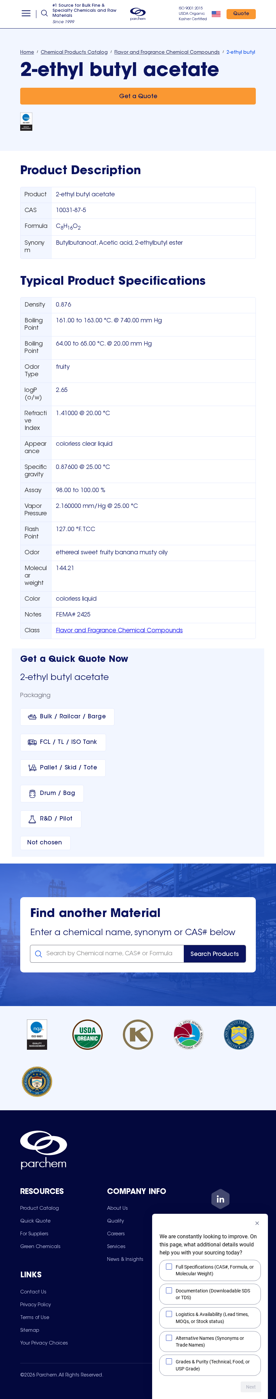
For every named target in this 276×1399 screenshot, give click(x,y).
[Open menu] (26, 14)
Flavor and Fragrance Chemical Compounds (119, 631)
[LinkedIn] (220, 1200)
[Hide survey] (257, 1223)
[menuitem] (39, 1208)
